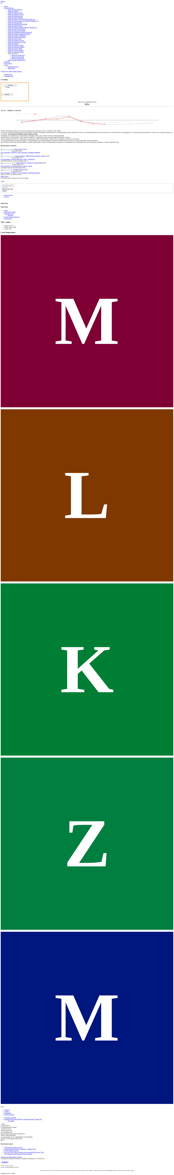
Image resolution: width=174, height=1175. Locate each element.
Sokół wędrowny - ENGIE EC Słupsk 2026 (29, 163)
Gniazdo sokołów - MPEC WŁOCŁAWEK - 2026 (29, 156)
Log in (4, 191)
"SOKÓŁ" (5, 1162)
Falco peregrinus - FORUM (9, 152)
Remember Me (8, 189)
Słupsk (30, 166)
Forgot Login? (8, 195)
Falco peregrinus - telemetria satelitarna (29, 152)
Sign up (6, 197)
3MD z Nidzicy (18, 149)
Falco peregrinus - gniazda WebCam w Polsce (14, 159)
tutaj (132, 1170)
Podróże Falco (18, 169)
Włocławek (31, 159)
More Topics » (5, 176)
